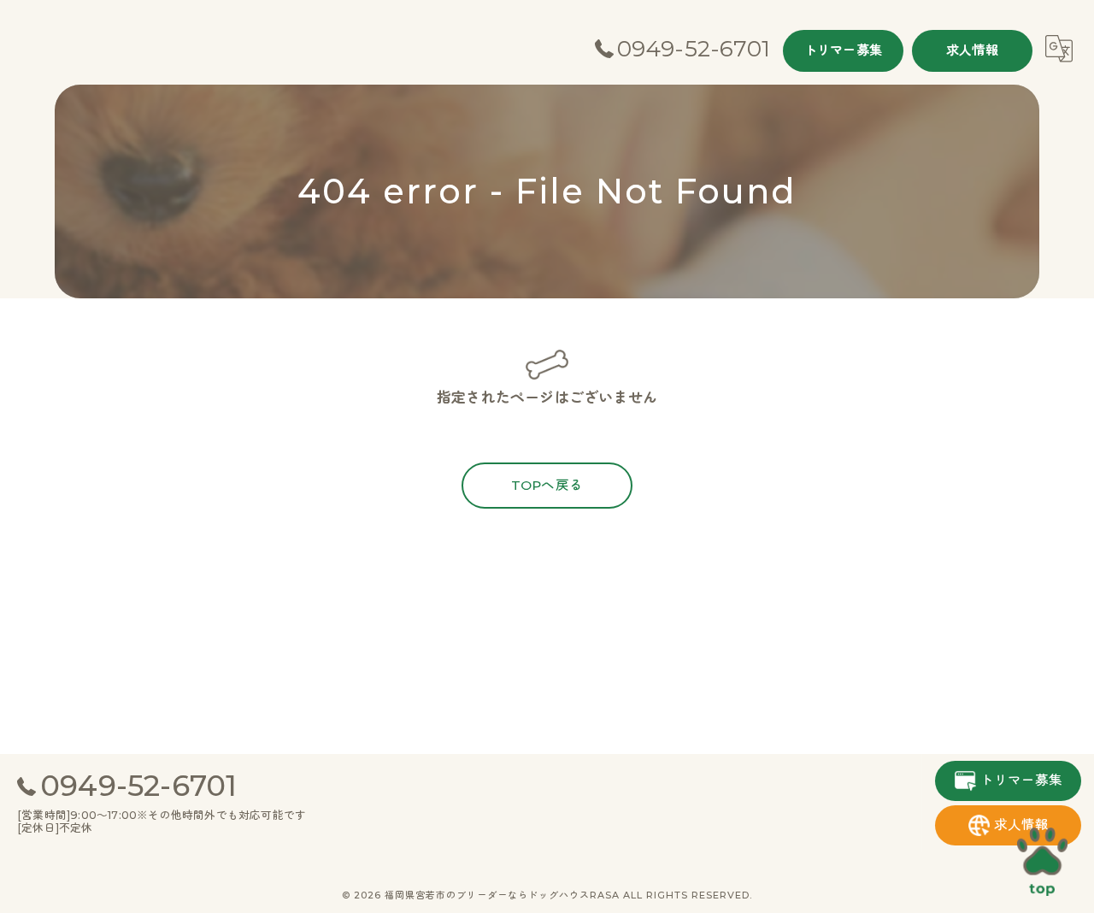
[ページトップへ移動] (1043, 862)
